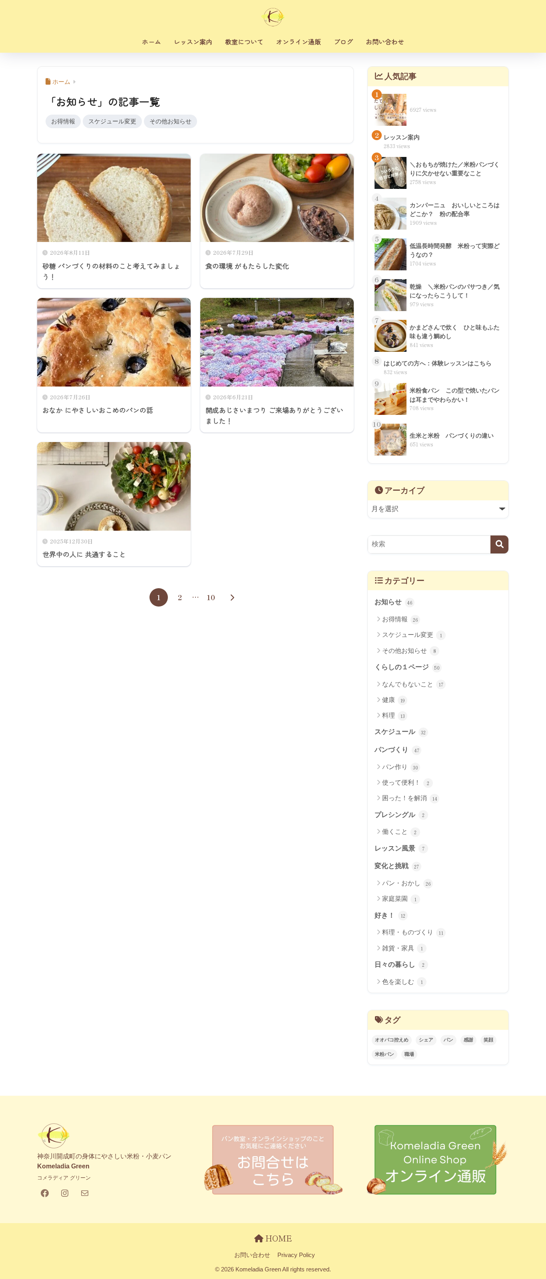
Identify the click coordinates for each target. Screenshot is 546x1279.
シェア (426, 1040)
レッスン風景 (399, 848)
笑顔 (488, 1040)
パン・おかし (406, 883)
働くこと (399, 831)
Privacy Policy (296, 1255)
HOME (277, 1238)
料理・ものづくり (412, 932)
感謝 (468, 1040)
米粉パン (384, 1054)
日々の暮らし (399, 964)
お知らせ (393, 602)
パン (448, 1040)
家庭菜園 (399, 898)
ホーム (151, 41)
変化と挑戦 (397, 866)
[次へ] (232, 597)
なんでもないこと (412, 684)
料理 (393, 715)
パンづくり (397, 750)
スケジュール (400, 732)
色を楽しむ (402, 982)
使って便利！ (405, 782)
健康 (393, 700)
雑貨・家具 (402, 948)
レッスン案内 (193, 41)
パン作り (400, 767)
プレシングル (399, 815)
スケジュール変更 (112, 121)
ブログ (343, 41)
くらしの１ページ (407, 667)
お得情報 (63, 121)
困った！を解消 (409, 798)
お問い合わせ (385, 41)
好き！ (390, 915)
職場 (409, 1054)
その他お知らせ (170, 121)
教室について (244, 41)
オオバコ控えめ (392, 1040)
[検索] (499, 544)
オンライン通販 (298, 41)
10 (211, 597)
